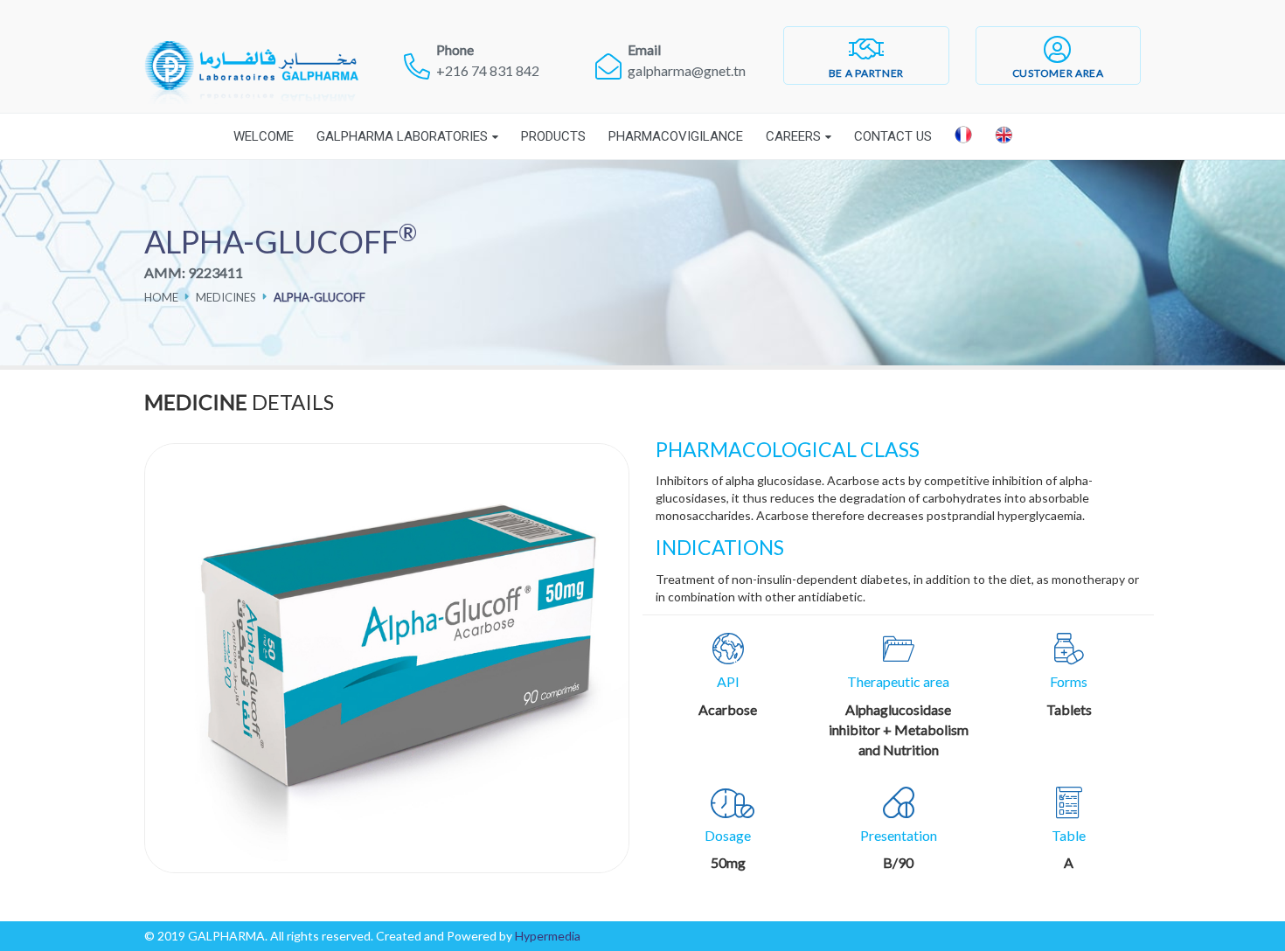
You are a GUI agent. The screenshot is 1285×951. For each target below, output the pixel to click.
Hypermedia (547, 935)
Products (553, 136)
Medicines (226, 297)
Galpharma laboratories (402, 136)
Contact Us (893, 136)
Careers (793, 136)
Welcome (263, 136)
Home (161, 297)
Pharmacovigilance (675, 136)
